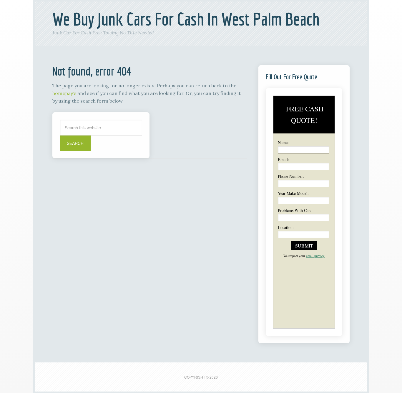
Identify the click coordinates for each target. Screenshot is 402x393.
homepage (64, 93)
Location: (286, 227)
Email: (283, 159)
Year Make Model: (293, 193)
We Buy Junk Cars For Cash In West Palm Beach (186, 19)
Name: (283, 142)
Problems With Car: (294, 210)
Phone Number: (291, 176)
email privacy (315, 255)
